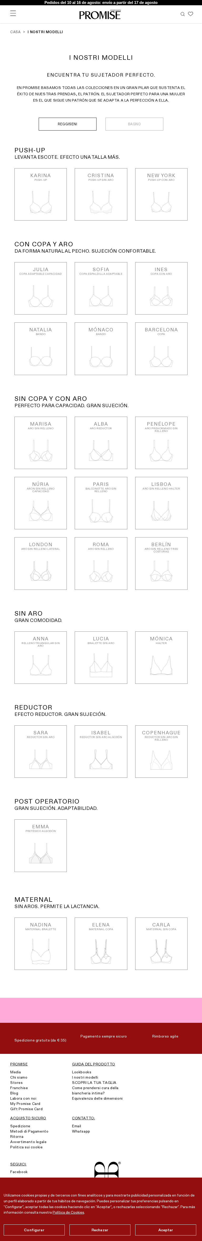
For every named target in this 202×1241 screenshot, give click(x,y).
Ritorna (16, 1136)
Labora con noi (23, 1098)
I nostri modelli (85, 1077)
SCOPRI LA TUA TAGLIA (94, 1082)
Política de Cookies (68, 1212)
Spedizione (20, 1126)
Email (76, 1126)
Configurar (34, 1230)
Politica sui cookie (26, 1147)
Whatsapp (81, 1131)
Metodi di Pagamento (29, 1131)
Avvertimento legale (28, 1141)
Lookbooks (81, 1072)
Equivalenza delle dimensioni (97, 1098)
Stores (16, 1082)
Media (15, 1072)
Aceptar (165, 1230)
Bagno (134, 124)
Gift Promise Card (26, 1109)
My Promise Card (25, 1103)
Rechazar (100, 1230)
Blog (14, 1093)
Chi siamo (18, 1077)
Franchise (19, 1087)
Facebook (19, 1171)
